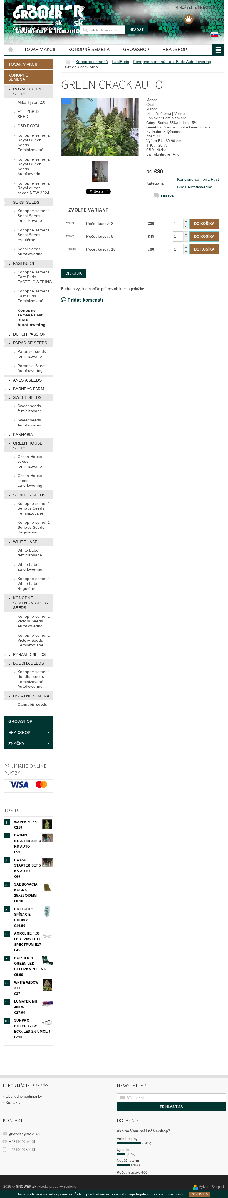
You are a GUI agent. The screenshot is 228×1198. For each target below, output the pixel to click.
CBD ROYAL (29, 125)
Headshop (175, 49)
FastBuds (23, 263)
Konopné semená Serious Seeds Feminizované (34, 508)
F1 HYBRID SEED (28, 114)
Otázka (167, 196)
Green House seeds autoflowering (30, 480)
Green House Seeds (28, 445)
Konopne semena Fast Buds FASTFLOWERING (35, 277)
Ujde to (123, 1150)
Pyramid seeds (29, 654)
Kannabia (23, 434)
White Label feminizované (30, 552)
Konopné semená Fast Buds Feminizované (34, 296)
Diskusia (74, 273)
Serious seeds (29, 495)
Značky (16, 743)
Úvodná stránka (11, 49)
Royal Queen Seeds (27, 91)
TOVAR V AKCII (39, 49)
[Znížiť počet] (185, 226)
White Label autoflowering (30, 567)
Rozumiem (199, 1194)
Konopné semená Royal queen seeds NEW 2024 (34, 188)
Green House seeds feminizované (30, 461)
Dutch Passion (29, 334)
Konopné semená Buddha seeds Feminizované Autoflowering (34, 679)
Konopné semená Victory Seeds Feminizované (34, 640)
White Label (26, 542)
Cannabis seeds (32, 704)
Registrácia (212, 7)
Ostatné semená (31, 696)
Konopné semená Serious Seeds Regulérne (34, 527)
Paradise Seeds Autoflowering (32, 368)
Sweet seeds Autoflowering (30, 422)
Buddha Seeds (28, 663)
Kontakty (13, 1102)
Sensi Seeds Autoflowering (30, 251)
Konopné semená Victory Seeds (31, 603)
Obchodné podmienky (24, 1096)
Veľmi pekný (127, 1139)
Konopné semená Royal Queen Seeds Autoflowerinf (34, 166)
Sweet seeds (27, 397)
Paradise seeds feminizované (32, 354)
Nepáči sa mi (128, 1160)
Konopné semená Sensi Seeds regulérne (34, 235)
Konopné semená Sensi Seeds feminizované (34, 215)
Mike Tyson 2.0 (31, 102)
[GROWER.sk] (39, 20)
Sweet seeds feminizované (30, 408)
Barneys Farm (28, 389)
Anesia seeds (27, 380)
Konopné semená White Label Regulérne (34, 583)
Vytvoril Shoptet (211, 1187)
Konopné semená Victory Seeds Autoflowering (34, 621)
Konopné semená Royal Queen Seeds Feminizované (34, 142)
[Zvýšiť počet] (185, 221)
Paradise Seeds (30, 343)
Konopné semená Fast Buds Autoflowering (32, 317)
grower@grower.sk (24, 1133)
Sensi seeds (26, 202)
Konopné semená (89, 49)
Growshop (136, 49)
